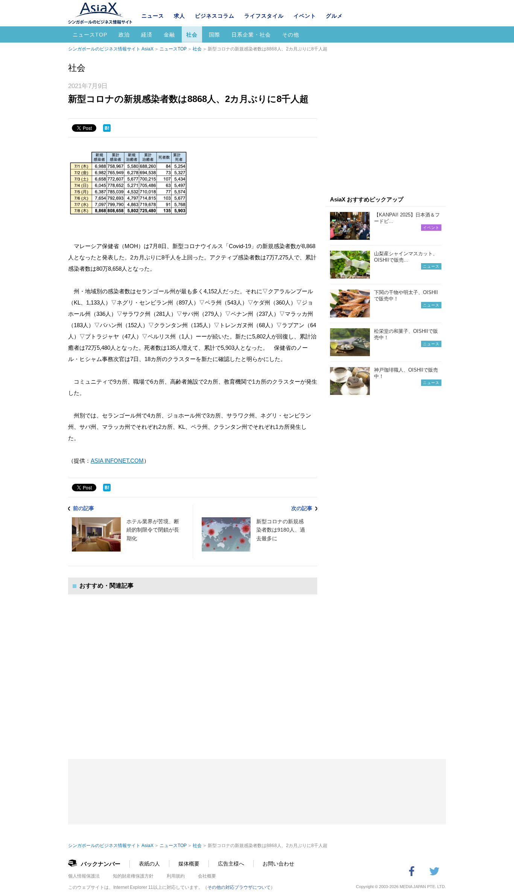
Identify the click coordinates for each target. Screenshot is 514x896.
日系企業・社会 (251, 35)
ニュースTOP (90, 35)
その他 (290, 35)
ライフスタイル (264, 16)
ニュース (152, 16)
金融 (169, 35)
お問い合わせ (278, 864)
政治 (124, 35)
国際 (214, 35)
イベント (304, 16)
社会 (192, 35)
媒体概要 (188, 864)
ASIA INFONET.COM (117, 460)
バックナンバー (100, 864)
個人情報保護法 (84, 876)
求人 (179, 16)
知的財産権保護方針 (133, 876)
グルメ (334, 16)
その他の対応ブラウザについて (239, 887)
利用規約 (176, 876)
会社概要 (207, 876)
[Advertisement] (192, 669)
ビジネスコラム (214, 16)
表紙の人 (149, 864)
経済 (146, 35)
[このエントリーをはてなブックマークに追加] (107, 128)
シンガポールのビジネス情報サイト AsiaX (111, 49)
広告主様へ (231, 864)
